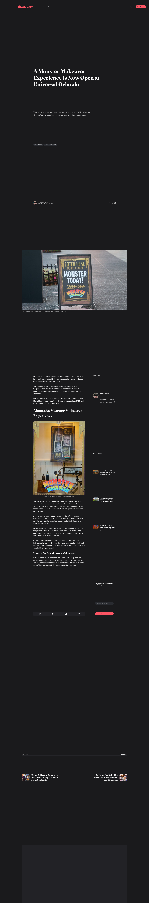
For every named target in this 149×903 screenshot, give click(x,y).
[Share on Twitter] (109, 203)
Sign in (132, 7)
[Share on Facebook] (111, 203)
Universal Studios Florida (50, 144)
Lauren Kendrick (44, 202)
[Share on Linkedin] (114, 203)
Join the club (141, 7)
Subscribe (104, 614)
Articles (50, 7)
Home (39, 7)
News (44, 7)
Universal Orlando (38, 144)
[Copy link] (78, 614)
